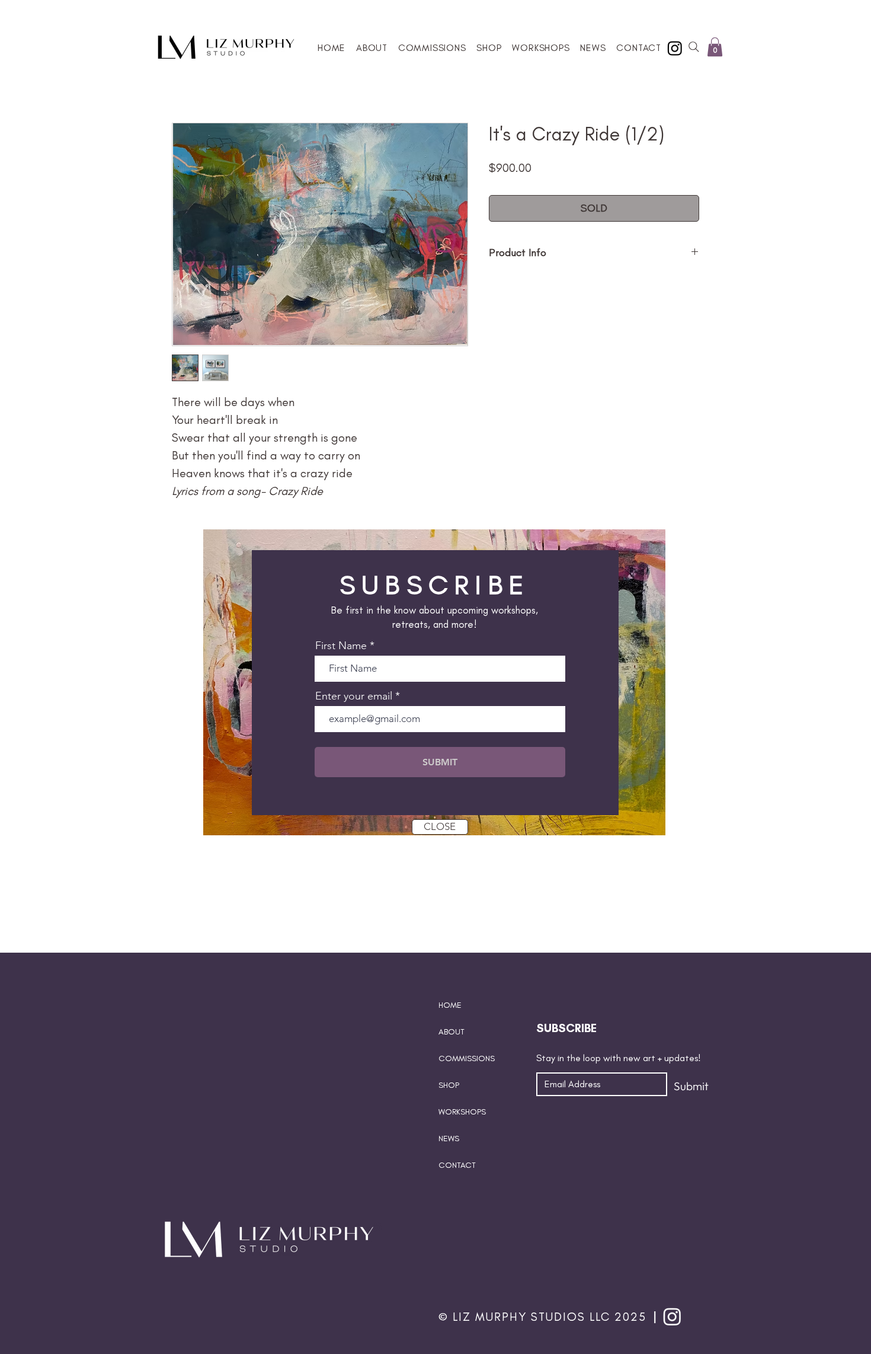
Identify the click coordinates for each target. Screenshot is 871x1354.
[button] (665, 512)
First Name (341, 645)
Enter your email (353, 696)
